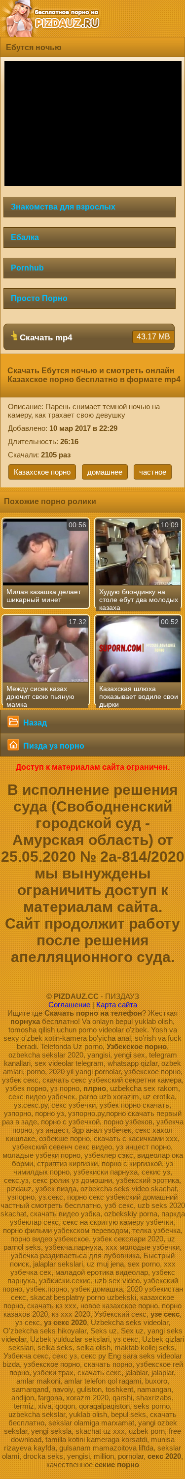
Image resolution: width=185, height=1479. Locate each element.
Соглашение (69, 1004)
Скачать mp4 (93, 337)
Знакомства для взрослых (63, 207)
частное (152, 472)
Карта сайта (116, 1004)
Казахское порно (42, 472)
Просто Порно (39, 298)
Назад (34, 723)
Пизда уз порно (52, 746)
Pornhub (27, 268)
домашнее (104, 472)
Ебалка (25, 237)
